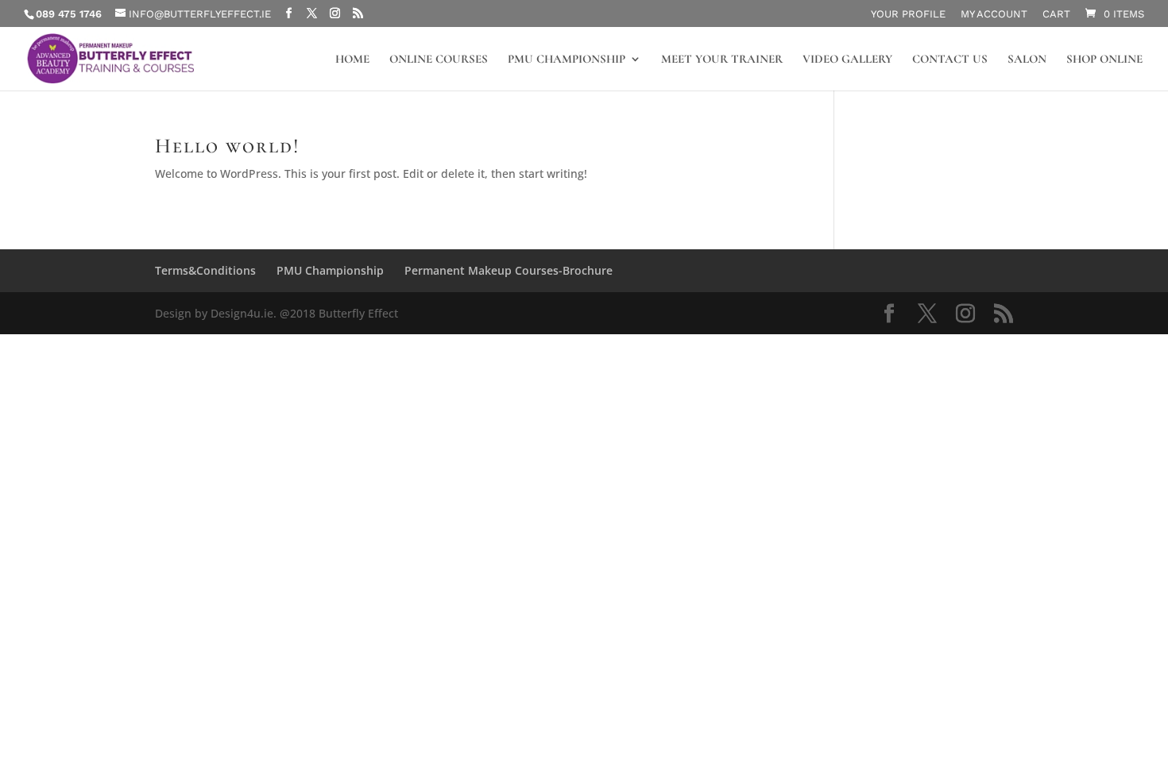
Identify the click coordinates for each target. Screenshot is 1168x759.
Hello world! (227, 145)
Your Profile (908, 14)
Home (352, 59)
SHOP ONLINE (1104, 59)
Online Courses (438, 59)
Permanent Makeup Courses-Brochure (508, 270)
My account (994, 14)
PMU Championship (566, 59)
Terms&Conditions (205, 270)
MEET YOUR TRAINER (722, 59)
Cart (1056, 14)
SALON (1026, 59)
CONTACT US (950, 59)
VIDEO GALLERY (847, 59)
